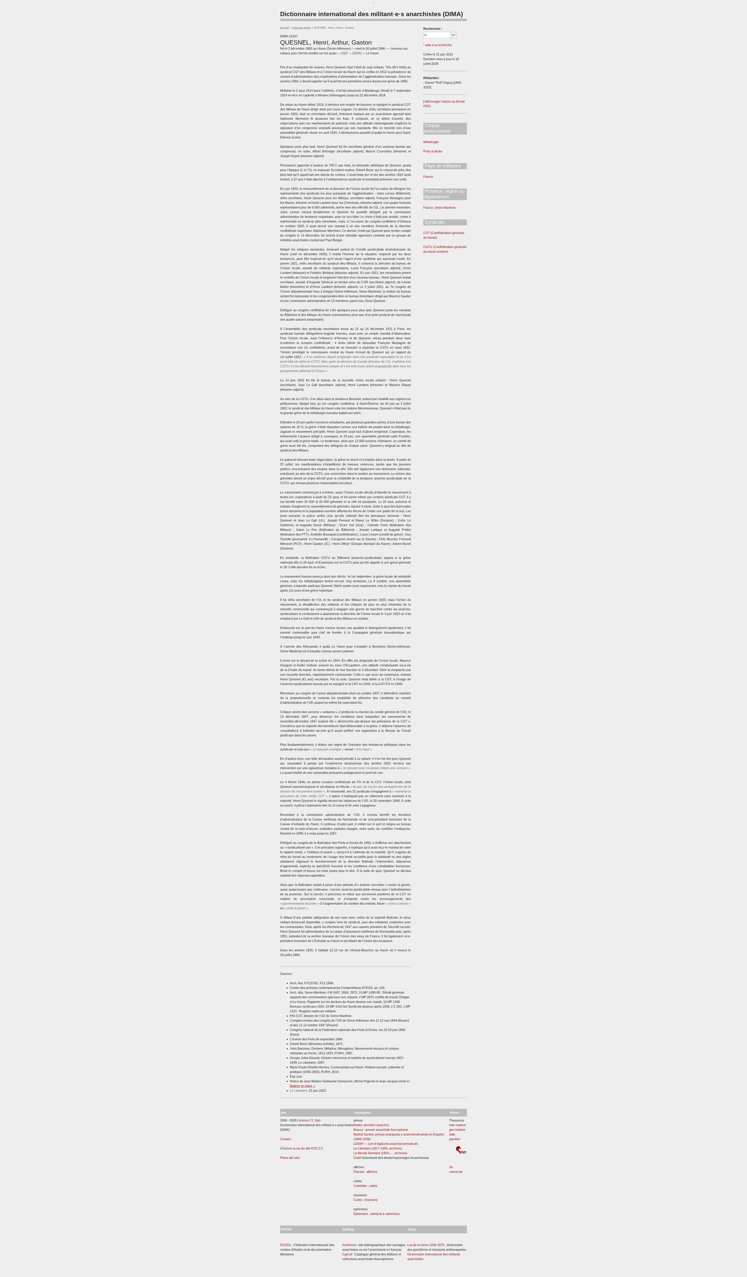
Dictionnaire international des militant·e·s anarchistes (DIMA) (371, 14)
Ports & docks (432, 151)
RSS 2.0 (316, 1148)
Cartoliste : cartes (365, 1185)
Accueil (284, 27)
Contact (285, 1139)
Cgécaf (347, 1254)
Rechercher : (432, 28)
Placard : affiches (365, 1171)
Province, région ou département (443, 193)
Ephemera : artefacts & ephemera (376, 1213)
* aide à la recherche (437, 45)
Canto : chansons (365, 1199)
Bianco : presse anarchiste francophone (380, 1129)
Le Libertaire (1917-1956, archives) (377, 1148)
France (428, 176)
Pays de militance (442, 165)
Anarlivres (349, 1245)
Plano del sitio (290, 1157)
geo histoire (457, 1129)
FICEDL (285, 1245)
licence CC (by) (309, 1120)
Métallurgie (431, 142)
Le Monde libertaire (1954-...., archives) (380, 1153)
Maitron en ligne (301, 1086)
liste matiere (457, 1125)
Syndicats (434, 222)
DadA (357, 1157)
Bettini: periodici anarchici (371, 1125)
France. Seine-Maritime (439, 207)
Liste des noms (301, 27)
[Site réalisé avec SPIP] (461, 1150)
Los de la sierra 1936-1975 (425, 1245)
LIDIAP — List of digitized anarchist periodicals (385, 1143)
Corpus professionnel (437, 128)
